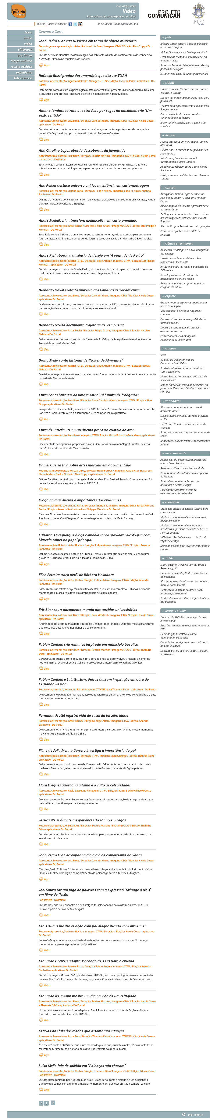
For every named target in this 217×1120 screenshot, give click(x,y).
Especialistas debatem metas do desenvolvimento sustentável (178, 491)
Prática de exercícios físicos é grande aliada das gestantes (185, 600)
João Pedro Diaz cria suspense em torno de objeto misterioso (88, 41)
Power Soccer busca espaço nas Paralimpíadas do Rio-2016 (178, 338)
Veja (46, 65)
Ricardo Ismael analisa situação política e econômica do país (183, 45)
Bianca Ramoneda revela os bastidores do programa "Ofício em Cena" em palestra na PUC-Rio (184, 389)
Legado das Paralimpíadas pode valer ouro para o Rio (184, 99)
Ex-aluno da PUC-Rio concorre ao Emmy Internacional (183, 619)
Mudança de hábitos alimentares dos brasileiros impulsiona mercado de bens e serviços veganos (183, 529)
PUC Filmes (25, 55)
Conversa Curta (51, 31)
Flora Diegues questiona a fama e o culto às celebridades (85, 785)
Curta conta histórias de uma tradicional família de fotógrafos (89, 395)
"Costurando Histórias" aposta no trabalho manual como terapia (184, 583)
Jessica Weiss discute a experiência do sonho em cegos (82, 820)
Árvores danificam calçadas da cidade (182, 468)
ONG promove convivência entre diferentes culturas (184, 177)
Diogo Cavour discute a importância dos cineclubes (80, 500)
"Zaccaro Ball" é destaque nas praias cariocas (181, 312)
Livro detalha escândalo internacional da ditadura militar (183, 59)
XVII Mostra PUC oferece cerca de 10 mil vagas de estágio (183, 539)
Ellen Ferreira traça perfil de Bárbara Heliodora (76, 574)
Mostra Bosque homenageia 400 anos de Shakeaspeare (183, 378)
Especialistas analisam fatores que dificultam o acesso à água (179, 483)
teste (163, 354)
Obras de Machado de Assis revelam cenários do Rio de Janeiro (180, 116)
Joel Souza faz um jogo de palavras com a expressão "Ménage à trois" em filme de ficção (95, 892)
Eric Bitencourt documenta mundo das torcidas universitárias (88, 609)
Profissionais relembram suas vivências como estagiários (182, 370)
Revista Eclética (21, 66)
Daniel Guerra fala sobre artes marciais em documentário (85, 465)
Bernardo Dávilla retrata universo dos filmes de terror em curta (89, 290)
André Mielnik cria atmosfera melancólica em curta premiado (88, 220)
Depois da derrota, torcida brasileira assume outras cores (180, 329)
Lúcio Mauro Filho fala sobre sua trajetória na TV (184, 417)
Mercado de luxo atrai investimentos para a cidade (185, 547)
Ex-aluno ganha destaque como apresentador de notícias (178, 636)
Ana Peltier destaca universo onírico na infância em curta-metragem (94, 185)
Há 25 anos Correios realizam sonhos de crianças (183, 426)
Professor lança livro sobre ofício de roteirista (180, 233)
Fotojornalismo (21, 61)
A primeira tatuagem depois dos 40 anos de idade (185, 434)
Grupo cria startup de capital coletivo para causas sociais (184, 510)
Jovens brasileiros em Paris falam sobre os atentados (184, 143)
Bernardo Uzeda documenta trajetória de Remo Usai (81, 325)
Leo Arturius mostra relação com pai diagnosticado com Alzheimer (92, 926)
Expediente (24, 72)
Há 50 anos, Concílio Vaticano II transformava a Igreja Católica (178, 160)
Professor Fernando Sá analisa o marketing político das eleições (184, 67)
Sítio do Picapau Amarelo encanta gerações (185, 226)
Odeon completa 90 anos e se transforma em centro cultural (183, 91)
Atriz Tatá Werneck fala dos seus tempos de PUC (184, 627)
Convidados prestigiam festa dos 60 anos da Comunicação (183, 644)
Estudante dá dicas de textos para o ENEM (184, 73)
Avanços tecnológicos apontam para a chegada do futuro (182, 285)
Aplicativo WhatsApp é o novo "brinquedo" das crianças (184, 252)
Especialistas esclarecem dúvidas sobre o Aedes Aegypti (183, 566)
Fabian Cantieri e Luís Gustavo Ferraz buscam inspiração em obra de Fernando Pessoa (94, 681)
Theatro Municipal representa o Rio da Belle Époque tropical (184, 107)
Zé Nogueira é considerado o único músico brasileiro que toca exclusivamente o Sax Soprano (184, 218)
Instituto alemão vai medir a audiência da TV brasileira (184, 268)
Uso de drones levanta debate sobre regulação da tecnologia (180, 260)
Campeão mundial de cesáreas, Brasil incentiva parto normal (181, 592)
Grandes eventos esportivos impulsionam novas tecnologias (183, 304)
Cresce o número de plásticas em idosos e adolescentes (183, 575)
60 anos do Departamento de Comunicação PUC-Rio (177, 361)
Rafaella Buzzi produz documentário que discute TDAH (83, 75)
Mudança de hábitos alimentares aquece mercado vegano (183, 519)
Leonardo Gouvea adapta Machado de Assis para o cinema (86, 961)
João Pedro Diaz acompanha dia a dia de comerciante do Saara (90, 855)
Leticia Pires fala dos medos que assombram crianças (81, 1031)
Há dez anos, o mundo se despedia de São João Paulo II (184, 152)
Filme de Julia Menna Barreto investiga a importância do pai (87, 750)
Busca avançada (57, 24)
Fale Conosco (23, 78)
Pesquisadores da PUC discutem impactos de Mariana (184, 475)
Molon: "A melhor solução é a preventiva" (183, 52)
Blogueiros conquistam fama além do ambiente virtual (181, 409)
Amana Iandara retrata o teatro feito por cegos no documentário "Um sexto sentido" (95, 113)
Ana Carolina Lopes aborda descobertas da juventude (82, 150)
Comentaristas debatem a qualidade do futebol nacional (183, 321)
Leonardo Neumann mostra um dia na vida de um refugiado (87, 996)
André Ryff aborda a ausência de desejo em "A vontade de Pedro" (91, 255)
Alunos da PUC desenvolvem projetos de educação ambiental (183, 461)
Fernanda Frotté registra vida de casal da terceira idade (83, 715)
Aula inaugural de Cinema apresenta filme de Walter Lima (184, 208)
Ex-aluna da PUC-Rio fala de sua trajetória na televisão (184, 652)
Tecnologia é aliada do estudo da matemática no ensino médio (179, 277)
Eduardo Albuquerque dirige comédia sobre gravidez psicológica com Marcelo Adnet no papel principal (94, 537)
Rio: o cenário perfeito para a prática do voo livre (183, 124)
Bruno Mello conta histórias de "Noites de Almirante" (81, 360)
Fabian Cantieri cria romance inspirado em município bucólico (88, 644)
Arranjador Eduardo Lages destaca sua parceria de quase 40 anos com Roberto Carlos (183, 198)
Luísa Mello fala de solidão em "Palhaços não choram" (82, 1065)
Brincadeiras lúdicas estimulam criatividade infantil (185, 443)
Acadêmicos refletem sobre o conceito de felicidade (183, 168)
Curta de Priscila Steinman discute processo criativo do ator (86, 430)
